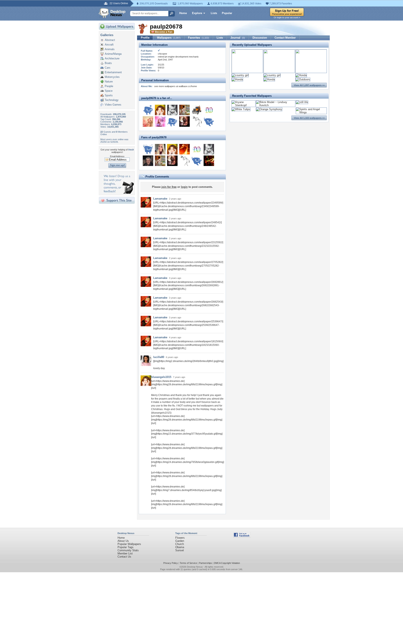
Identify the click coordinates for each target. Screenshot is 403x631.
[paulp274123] (148, 149)
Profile (145, 37)
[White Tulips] (241, 109)
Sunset (179, 550)
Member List (125, 553)
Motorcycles (112, 76)
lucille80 (158, 357)
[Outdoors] (302, 79)
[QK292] (148, 160)
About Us (123, 540)
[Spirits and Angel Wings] (311, 112)
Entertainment (113, 72)
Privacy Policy (170, 563)
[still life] (302, 102)
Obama (179, 547)
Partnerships (205, 563)
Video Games (113, 104)
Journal (237, 37)
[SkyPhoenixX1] (184, 149)
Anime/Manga (113, 53)
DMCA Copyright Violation (227, 563)
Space (109, 90)
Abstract (110, 40)
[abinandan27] (196, 121)
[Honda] (301, 75)
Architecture (112, 58)
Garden (179, 540)
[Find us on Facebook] (241, 536)
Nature (109, 81)
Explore (197, 13)
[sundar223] (172, 110)
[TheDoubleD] (209, 110)
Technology (112, 100)
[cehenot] (160, 121)
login (184, 186)
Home (183, 13)
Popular (227, 13)
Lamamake (160, 198)
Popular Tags (125, 547)
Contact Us (124, 556)
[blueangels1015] (160, 110)
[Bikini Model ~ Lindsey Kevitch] (276, 105)
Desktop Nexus (195, 567)
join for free (169, 186)
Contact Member (285, 37)
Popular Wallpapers (129, 544)
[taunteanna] (148, 121)
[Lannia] (209, 121)
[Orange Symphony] (269, 109)
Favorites (198, 37)
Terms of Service (188, 563)
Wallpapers (169, 37)
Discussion (260, 37)
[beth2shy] (184, 121)
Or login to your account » (287, 17)
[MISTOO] (172, 121)
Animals (110, 49)
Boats (108, 63)
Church (179, 544)
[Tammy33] (184, 110)
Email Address (117, 156)
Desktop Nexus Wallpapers (112, 13)
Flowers (180, 537)
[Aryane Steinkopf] (243, 105)
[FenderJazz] (209, 160)
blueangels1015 (161, 377)
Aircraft (109, 44)
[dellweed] (148, 110)
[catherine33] (160, 149)
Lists (214, 13)
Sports (109, 95)
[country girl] (240, 75)
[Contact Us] (118, 192)
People (109, 86)
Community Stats (128, 550)
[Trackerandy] (196, 110)
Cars (107, 67)
